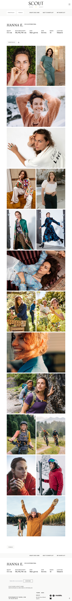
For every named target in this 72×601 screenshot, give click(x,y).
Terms (38, 592)
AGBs (42, 592)
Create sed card (34, 12)
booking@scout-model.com (17, 597)
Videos (20, 12)
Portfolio (11, 12)
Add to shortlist (48, 12)
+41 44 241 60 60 (13, 598)
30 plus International (30, 24)
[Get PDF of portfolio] (18, 42)
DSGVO (38, 595)
